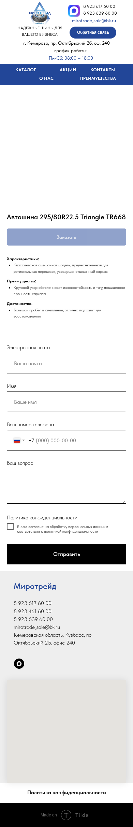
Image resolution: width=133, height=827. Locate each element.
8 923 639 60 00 (100, 13)
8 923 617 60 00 (99, 6)
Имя (11, 386)
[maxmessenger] (19, 664)
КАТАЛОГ (25, 69)
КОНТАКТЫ (102, 69)
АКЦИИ (68, 69)
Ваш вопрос (20, 463)
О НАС (46, 78)
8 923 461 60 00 (32, 611)
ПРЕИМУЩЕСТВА (98, 78)
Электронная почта (28, 347)
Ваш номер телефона (30, 424)
